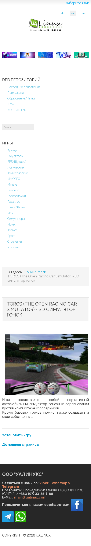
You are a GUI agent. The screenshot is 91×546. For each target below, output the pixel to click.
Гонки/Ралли (16, 207)
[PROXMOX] (27, 55)
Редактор (13, 201)
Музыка (12, 184)
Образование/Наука (21, 98)
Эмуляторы (15, 156)
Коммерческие (17, 173)
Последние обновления (23, 87)
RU (72, 13)
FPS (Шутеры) (16, 161)
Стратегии (14, 241)
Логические (15, 167)
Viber (44, 483)
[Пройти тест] (63, 55)
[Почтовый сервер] (45, 55)
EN (83, 13)
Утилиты (13, 247)
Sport (11, 236)
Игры (10, 104)
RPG (10, 213)
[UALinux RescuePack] (81, 55)
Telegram (10, 487)
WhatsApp (61, 483)
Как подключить (18, 109)
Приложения (16, 92)
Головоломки (16, 196)
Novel (11, 224)
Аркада (12, 150)
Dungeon (13, 190)
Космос (12, 230)
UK (62, 13)
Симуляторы (16, 218)
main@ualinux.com (30, 497)
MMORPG (13, 179)
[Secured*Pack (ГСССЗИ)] (9, 55)
